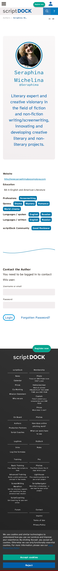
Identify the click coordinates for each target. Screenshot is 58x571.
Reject (29, 565)
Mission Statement (17, 394)
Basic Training (18, 467)
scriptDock (17, 370)
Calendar (18, 380)
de (50, 19)
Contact (39, 509)
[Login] (50, 3)
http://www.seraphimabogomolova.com (25, 179)
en (53, 19)
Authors (6, 18)
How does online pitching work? (39, 425)
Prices (17, 385)
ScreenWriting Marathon (17, 488)
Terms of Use (39, 520)
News (17, 376)
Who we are (18, 398)
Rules (39, 447)
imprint (39, 516)
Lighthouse (39, 476)
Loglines (18, 441)
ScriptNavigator (39, 487)
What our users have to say (39, 432)
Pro (39, 459)
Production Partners (18, 428)
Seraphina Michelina (20, 18)
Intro (17, 447)
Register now (39, 4)
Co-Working (17, 389)
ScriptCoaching (18, 500)
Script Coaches (17, 432)
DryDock (39, 441)
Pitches (39, 417)
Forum (18, 509)
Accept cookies (29, 557)
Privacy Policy (39, 525)
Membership (39, 370)
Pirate (39, 378)
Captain (39, 399)
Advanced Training (17, 476)
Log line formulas (17, 452)
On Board (18, 417)
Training (17, 459)
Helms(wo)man (39, 388)
